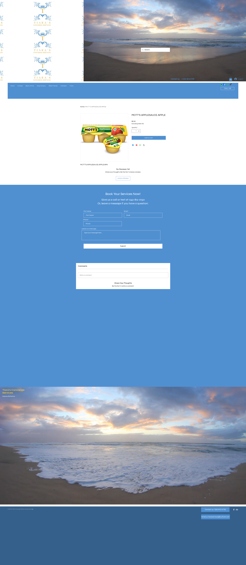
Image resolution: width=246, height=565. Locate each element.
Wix (32, 509)
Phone (85, 219)
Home (82, 106)
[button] (230, 79)
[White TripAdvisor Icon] (237, 509)
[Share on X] (144, 145)
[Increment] (139, 131)
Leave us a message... (89, 229)
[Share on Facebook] (133, 145)
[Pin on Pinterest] (136, 145)
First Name (87, 211)
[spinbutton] (136, 131)
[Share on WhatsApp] (140, 145)
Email (126, 211)
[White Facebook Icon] (234, 509)
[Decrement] (133, 131)
